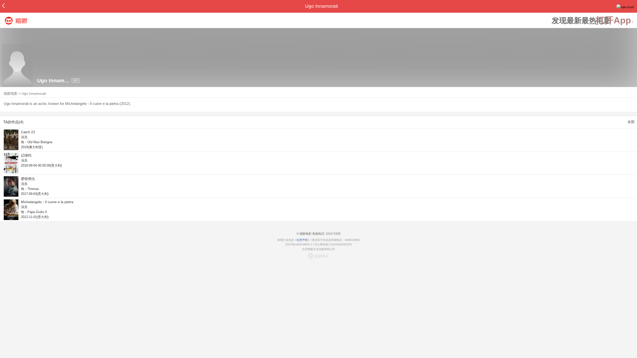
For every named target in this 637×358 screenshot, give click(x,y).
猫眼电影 (11, 93)
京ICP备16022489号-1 (298, 244)
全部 (631, 122)
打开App (613, 20)
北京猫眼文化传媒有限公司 (318, 249)
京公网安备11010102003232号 (333, 244)
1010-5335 (333, 233)
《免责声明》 (302, 239)
